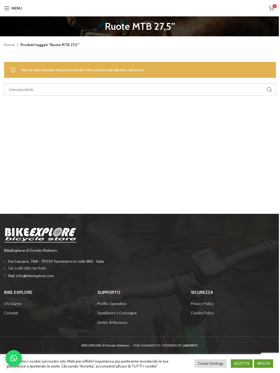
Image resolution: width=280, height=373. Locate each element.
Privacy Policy (202, 303)
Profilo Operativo (111, 303)
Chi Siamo (13, 303)
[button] (13, 358)
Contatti (11, 312)
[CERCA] (269, 89)
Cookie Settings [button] (210, 363)
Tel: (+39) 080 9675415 (27, 268)
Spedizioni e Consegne (117, 312)
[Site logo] (140, 7)
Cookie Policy (202, 312)
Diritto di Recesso (112, 322)
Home (9, 44)
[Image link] (40, 234)
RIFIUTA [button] (263, 363)
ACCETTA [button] (241, 363)
